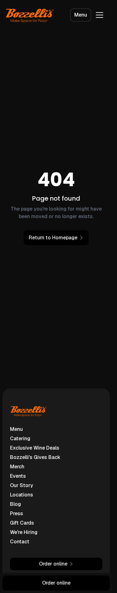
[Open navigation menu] (99, 15)
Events (18, 476)
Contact (19, 541)
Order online (56, 583)
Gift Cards (22, 523)
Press (16, 513)
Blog (15, 504)
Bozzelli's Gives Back (35, 457)
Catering (20, 438)
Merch (17, 466)
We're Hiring (23, 532)
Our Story (21, 485)
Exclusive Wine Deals (34, 448)
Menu (80, 15)
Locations (21, 494)
